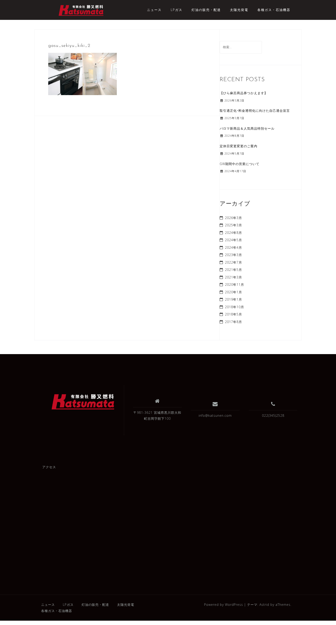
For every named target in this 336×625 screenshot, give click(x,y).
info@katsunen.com (215, 415)
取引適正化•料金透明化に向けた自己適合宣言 (255, 110)
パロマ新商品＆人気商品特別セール (247, 128)
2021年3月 (233, 277)
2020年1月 (233, 292)
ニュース (154, 10)
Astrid (264, 604)
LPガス (176, 10)
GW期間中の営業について (239, 164)
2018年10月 (234, 307)
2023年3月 (233, 255)
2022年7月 (233, 262)
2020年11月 (234, 284)
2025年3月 (233, 225)
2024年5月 (233, 240)
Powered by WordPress (223, 604)
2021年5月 (233, 269)
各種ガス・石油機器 (273, 10)
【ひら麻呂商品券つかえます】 (244, 93)
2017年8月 (233, 322)
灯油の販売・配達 (206, 10)
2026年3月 (233, 218)
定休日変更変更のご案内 (238, 146)
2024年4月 (233, 247)
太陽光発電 (239, 10)
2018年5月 (233, 314)
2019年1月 (233, 299)
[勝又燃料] (83, 402)
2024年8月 (233, 232)
